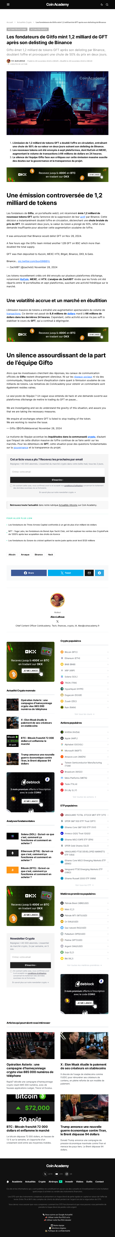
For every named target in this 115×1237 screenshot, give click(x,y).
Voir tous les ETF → (84, 885)
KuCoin (24, 279)
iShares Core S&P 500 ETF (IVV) (80, 827)
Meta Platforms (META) (76, 778)
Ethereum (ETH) (72, 658)
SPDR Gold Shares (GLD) (77, 845)
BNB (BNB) (70, 664)
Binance (39, 554)
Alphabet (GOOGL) (74, 744)
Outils (89, 1181)
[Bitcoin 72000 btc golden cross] (13, 741)
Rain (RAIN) (70, 707)
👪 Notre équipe (57, 1225)
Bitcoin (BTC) (71, 652)
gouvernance (20, 447)
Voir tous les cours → (84, 714)
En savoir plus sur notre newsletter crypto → (57, 492)
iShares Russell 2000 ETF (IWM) (80, 878)
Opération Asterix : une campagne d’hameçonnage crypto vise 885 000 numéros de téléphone (36, 705)
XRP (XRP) (70, 670)
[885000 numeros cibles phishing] (13, 705)
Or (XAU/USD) (71, 921)
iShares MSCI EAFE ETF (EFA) (79, 839)
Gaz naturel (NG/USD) (75, 927)
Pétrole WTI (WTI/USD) (76, 915)
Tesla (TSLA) (71, 784)
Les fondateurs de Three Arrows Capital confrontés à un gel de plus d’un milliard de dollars (52, 525)
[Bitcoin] (13, 869)
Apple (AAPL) (71, 738)
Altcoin (12, 554)
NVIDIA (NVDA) (72, 732)
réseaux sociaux (83, 376)
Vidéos (79, 1181)
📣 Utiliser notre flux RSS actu (57, 1217)
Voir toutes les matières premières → (84, 965)
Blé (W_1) (69, 958)
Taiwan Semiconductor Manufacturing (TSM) (83, 764)
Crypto (42, 1181)
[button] (8, 4)
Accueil (10, 22)
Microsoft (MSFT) (73, 750)
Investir (69, 1181)
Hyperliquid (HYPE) (74, 689)
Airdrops (55, 1181)
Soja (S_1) (69, 952)
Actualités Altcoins (17, 29)
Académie (17, 1181)
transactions (14, 313)
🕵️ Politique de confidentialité (57, 1231)
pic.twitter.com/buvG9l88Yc (34, 261)
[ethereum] (13, 852)
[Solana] (13, 835)
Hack (50, 554)
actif (82, 216)
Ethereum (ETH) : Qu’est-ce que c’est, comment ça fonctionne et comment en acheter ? (37, 856)
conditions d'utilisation (73, 486)
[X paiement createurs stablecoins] (13, 723)
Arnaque (25, 554)
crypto (91, 436)
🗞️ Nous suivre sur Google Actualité (57, 1214)
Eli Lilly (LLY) (71, 790)
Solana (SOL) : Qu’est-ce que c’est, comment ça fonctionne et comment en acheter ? (37, 839)
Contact (99, 1181)
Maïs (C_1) (69, 909)
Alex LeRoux (57, 616)
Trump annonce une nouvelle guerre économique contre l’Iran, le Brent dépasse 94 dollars (38, 759)
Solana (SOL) (71, 676)
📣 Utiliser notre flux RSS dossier (57, 1220)
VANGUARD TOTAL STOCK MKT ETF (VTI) (85, 815)
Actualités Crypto (24, 22)
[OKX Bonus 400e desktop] (57, 174)
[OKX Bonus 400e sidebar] (31, 661)
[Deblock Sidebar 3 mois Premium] (31, 792)
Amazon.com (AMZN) (75, 756)
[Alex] (57, 600)
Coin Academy (57, 4)
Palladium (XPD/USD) (75, 934)
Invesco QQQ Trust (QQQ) (77, 833)
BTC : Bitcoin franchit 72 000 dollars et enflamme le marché (37, 740)
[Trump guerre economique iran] (13, 759)
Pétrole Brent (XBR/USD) (77, 903)
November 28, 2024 (45, 267)
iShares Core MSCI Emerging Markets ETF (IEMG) (85, 862)
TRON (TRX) (71, 683)
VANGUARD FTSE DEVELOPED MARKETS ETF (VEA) (85, 853)
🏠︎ (8, 1181)
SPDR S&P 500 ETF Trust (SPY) (80, 821)
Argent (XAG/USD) (74, 946)
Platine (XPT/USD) (73, 940)
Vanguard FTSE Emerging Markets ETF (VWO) (84, 871)
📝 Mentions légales (57, 1228)
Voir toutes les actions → (84, 797)
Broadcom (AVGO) (74, 771)
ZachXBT (68, 279)
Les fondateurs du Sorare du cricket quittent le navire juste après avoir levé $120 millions (51, 540)
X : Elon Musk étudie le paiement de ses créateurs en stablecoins (36, 722)
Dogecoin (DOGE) (73, 695)
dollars (71, 313)
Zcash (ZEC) (71, 701)
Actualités (30, 1181)
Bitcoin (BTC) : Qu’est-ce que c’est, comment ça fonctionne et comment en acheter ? (36, 873)
